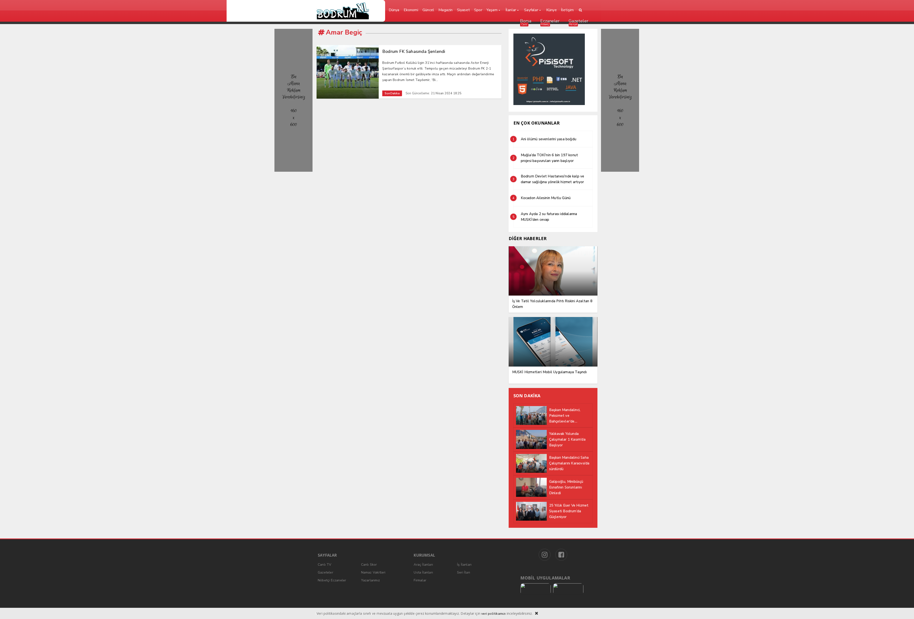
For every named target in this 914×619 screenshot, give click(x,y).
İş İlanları (464, 564)
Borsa (525, 21)
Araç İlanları (423, 564)
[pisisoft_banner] (549, 104)
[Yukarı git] (904, 609)
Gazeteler (578, 21)
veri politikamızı (493, 613)
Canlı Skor (369, 564)
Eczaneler (550, 21)
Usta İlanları (423, 572)
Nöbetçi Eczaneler (332, 580)
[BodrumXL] (349, 11)
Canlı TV (325, 564)
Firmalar (420, 580)
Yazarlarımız (370, 580)
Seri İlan (463, 572)
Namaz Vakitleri (373, 572)
